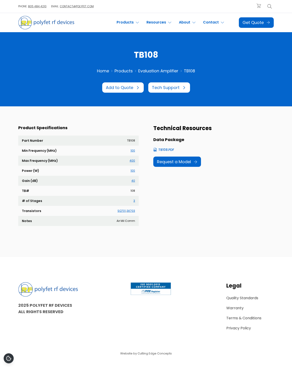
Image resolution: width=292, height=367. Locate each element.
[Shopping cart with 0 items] (258, 5)
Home (103, 71)
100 (132, 150)
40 (133, 181)
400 (132, 161)
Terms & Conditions (243, 318)
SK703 (131, 211)
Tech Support (166, 87)
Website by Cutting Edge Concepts (146, 353)
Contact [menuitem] (211, 22)
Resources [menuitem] (156, 22)
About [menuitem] (185, 22)
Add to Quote (119, 87)
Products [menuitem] (126, 22)
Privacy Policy (238, 328)
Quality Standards (242, 298)
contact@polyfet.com (77, 6)
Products (124, 71)
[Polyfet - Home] (46, 22)
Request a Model (174, 162)
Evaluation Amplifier (158, 71)
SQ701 (121, 211)
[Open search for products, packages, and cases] (270, 6)
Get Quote (253, 22)
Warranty (235, 308)
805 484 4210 (37, 6)
